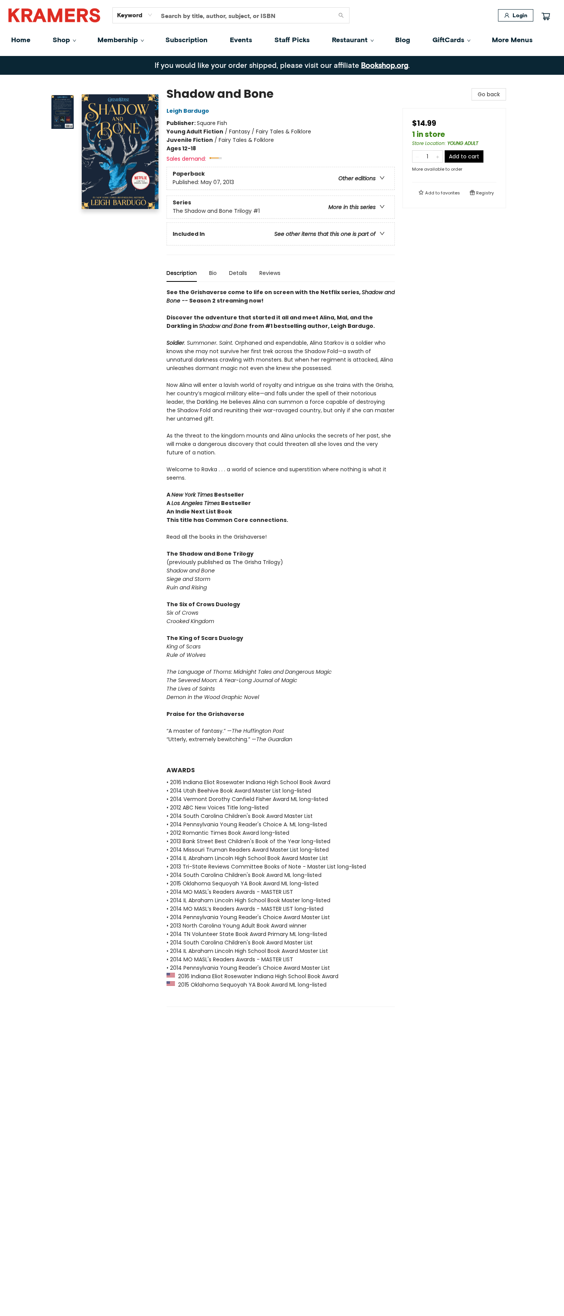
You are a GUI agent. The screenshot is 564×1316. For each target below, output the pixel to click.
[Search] (341, 15)
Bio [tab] (213, 273)
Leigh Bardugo (188, 111)
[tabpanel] (281, 647)
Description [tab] (182, 273)
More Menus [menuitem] (512, 39)
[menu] (282, 39)
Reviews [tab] (269, 273)
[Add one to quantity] (437, 156)
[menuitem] (20, 39)
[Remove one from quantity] (417, 156)
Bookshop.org (384, 65)
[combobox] (135, 15)
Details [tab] (238, 273)
